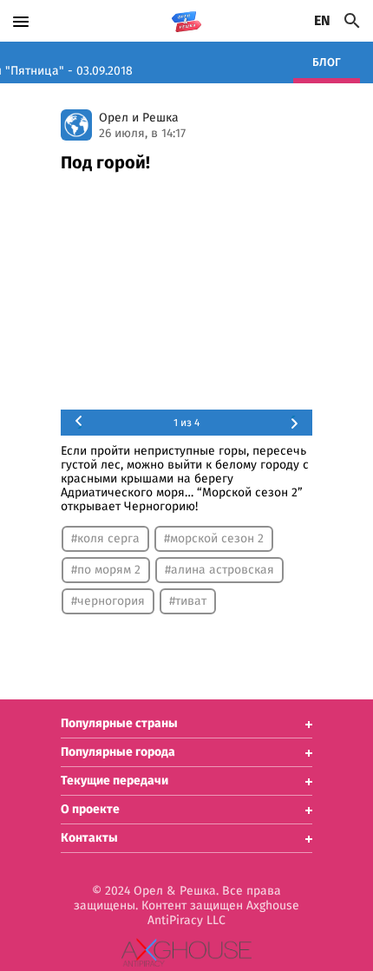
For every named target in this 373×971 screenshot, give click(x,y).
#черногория (108, 601)
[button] (186, 724)
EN (322, 21)
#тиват (187, 601)
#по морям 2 (106, 570)
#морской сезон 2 (214, 539)
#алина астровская (219, 570)
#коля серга (105, 539)
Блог (326, 63)
